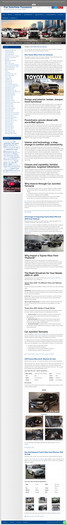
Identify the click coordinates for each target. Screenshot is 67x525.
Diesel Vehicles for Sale (41, 210)
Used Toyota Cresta (9, 106)
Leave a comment (30, 516)
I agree (34, 4)
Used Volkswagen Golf (10, 132)
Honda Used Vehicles (9, 53)
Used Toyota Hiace (9, 111)
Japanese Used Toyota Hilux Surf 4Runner (34, 459)
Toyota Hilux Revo (13, 159)
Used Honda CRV (9, 81)
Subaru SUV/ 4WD (14, 156)
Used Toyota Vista (9, 129)
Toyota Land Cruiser (10, 161)
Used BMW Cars (8, 79)
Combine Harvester (9, 51)
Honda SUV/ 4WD (14, 148)
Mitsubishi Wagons (10, 154)
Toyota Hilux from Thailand (40, 334)
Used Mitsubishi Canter (10, 87)
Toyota (42, 56)
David (35, 361)
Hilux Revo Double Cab (12, 146)
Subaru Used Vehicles (10, 68)
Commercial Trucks (51, 14)
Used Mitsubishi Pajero (10, 93)
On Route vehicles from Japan (11, 66)
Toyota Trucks (58, 210)
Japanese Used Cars (39, 14)
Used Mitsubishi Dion (9, 88)
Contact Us (13, 18)
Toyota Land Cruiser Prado (11, 74)
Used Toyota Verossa (9, 127)
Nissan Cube (7, 62)
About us (10, 14)
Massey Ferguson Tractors (9, 152)
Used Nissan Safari (9, 97)
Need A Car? (5, 18)
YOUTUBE (18, 522)
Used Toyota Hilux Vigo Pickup (42, 58)
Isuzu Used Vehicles (9, 54)
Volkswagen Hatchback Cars (13, 172)
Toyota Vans (13, 165)
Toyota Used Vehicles (54, 56)
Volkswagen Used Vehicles (11, 133)
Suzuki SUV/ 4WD (6, 157)
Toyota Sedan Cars (10, 162)
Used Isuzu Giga (8, 82)
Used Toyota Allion (9, 103)
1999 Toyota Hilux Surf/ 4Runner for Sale (40, 359)
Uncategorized (8, 78)
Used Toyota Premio (9, 121)
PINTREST (25, 522)
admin (37, 56)
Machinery (7, 59)
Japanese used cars (10, 150)
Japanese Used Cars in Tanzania (12, 56)
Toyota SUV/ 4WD (50, 210)
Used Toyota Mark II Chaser (11, 120)
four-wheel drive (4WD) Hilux (54, 278)
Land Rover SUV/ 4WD (12, 151)
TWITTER (12, 522)
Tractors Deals (8, 76)
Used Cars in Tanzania (49, 354)
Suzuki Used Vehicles (9, 69)
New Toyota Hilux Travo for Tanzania (39, 55)
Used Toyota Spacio (9, 126)
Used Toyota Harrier (9, 109)
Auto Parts (60, 14)
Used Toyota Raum (9, 123)
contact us (58, 513)
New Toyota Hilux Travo (30, 201)
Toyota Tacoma (15, 164)
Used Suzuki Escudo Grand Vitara (12, 102)
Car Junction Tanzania (18, 7)
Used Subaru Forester (10, 100)
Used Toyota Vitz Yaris (9, 130)
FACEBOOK (5, 522)
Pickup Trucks (18, 14)
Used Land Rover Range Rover (12, 85)
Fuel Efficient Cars (28, 14)
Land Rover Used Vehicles (11, 57)
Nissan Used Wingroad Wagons (12, 65)
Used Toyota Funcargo (10, 108)
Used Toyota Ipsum (9, 115)
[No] (65, 3)
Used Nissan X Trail (9, 99)
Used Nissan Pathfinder (10, 94)
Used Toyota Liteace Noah (11, 117)
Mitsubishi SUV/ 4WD (9, 153)
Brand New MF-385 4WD (10, 50)
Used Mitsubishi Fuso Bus (10, 90)
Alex (36, 456)
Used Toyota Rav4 (9, 124)
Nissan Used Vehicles (9, 63)
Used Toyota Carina (9, 105)
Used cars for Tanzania (13, 167)
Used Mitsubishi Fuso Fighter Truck (12, 91)
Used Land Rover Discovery (11, 84)
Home (4, 14)
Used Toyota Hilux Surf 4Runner (55, 361)
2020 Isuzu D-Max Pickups (7, 141)
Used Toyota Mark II (9, 118)
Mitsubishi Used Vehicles (10, 60)
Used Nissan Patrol (9, 96)
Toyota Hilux (47, 56)
